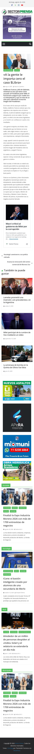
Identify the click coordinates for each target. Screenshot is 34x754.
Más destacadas (8, 70)
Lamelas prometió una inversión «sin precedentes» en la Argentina (17, 300)
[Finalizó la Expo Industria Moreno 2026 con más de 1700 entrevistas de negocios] (17, 497)
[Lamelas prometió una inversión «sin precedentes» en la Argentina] (17, 279)
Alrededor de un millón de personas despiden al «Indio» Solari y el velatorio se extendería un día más (16, 642)
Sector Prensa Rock (24, 632)
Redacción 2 (17, 653)
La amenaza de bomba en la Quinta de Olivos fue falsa (15, 366)
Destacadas (7, 508)
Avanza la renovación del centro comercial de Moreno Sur (18, 263)
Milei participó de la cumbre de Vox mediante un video (16, 333)
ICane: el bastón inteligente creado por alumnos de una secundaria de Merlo (15, 583)
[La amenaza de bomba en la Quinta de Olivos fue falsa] (17, 347)
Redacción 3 (19, 529)
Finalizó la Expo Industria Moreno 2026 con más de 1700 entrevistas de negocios (17, 520)
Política (17, 70)
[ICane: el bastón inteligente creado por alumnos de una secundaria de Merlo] (17, 560)
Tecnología (7, 574)
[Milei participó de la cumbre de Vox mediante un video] (17, 314)
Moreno (14, 508)
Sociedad (13, 511)
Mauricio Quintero (19, 86)
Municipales (22, 508)
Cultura (6, 632)
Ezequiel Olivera (20, 592)
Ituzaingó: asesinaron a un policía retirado (16, 255)
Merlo (16, 571)
